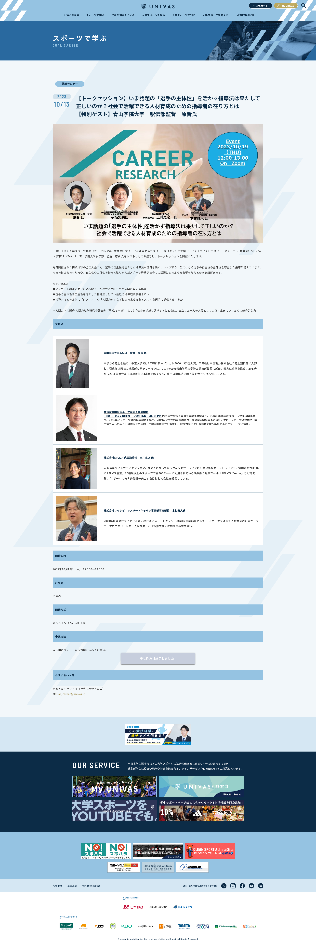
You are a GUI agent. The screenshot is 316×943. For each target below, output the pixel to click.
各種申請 (57, 885)
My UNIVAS (288, 5)
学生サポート (260, 5)
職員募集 (72, 885)
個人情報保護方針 (92, 885)
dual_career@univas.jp (70, 694)
